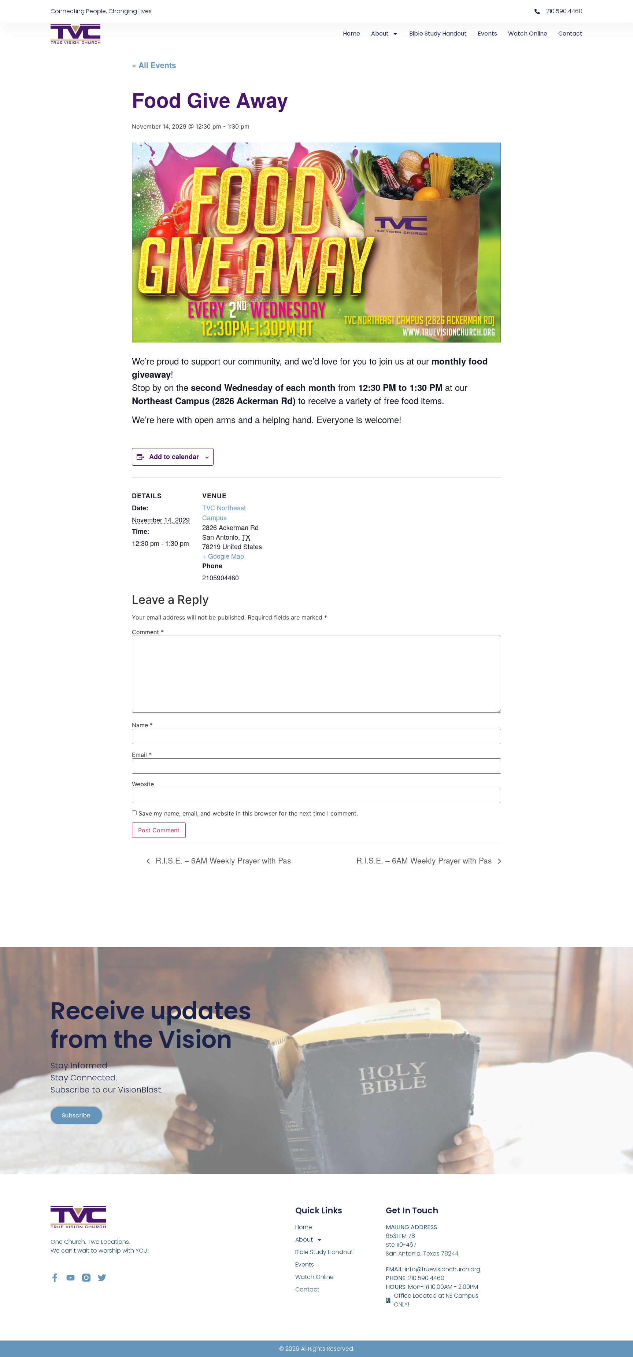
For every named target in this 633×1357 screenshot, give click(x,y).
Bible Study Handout (438, 33)
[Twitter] (102, 1277)
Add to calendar (174, 456)
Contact (570, 33)
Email (142, 755)
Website (143, 784)
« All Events (154, 64)
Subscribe (76, 1115)
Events (487, 33)
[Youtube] (70, 1277)
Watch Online (527, 33)
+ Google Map (223, 556)
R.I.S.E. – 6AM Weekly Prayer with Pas (222, 860)
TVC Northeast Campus (224, 512)
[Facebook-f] (55, 1277)
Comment (148, 632)
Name (142, 725)
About (380, 33)
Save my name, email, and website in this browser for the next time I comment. (248, 813)
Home (351, 33)
